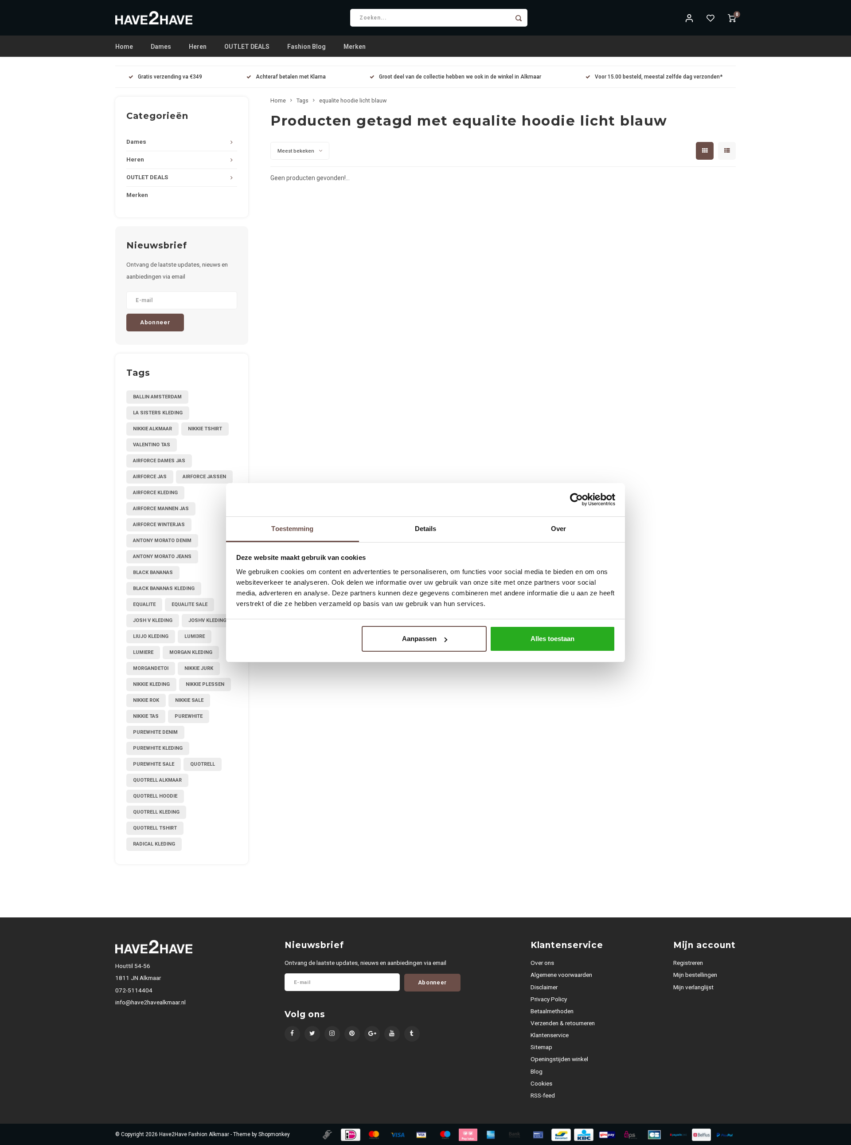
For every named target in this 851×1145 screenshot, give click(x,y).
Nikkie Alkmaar (152, 429)
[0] (732, 17)
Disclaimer (544, 987)
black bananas (153, 572)
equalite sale (189, 604)
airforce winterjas (159, 524)
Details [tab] (426, 528)
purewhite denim (155, 732)
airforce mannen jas (161, 509)
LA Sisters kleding (158, 413)
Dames (161, 46)
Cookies (541, 1083)
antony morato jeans (162, 556)
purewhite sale (153, 764)
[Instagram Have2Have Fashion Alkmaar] (332, 1034)
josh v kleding (152, 620)
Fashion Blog (306, 46)
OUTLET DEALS (246, 46)
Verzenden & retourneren (563, 1023)
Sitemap (541, 1047)
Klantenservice (550, 1035)
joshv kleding (207, 620)
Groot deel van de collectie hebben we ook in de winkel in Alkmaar (460, 77)
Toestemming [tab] (292, 528)
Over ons (542, 962)
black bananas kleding (164, 588)
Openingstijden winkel (559, 1058)
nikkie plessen (205, 684)
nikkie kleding (151, 684)
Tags (302, 100)
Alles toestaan (552, 638)
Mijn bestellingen (695, 974)
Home (124, 46)
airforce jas (150, 477)
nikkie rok (146, 700)
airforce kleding (155, 493)
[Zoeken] (518, 18)
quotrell (202, 764)
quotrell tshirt (155, 828)
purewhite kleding (158, 748)
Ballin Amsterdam (157, 397)
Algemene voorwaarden (561, 974)
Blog (537, 1071)
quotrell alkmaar (157, 780)
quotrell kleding (156, 812)
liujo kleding (150, 636)
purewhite (189, 716)
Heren (198, 46)
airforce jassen (204, 477)
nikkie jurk (198, 668)
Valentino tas (151, 445)
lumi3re (194, 636)
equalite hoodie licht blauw (352, 100)
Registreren (688, 962)
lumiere (143, 652)
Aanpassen (419, 638)
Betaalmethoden (552, 1011)
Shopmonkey (274, 1134)
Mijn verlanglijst (693, 987)
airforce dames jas (159, 461)
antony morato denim (162, 540)
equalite (144, 604)
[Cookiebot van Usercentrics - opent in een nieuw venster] (576, 499)
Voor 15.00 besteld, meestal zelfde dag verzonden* (658, 77)
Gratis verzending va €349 (170, 77)
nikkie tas (146, 716)
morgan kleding (190, 652)
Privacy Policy (549, 999)
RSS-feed (543, 1095)
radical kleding (154, 844)
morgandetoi (150, 668)
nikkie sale (189, 700)
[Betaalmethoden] (327, 1133)
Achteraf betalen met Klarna (291, 77)
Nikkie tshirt (205, 429)
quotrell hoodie (155, 796)
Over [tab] (558, 528)
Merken (355, 46)
